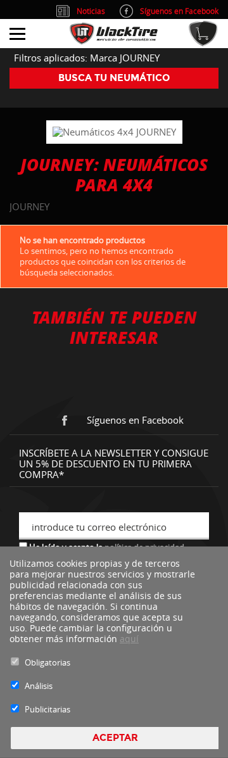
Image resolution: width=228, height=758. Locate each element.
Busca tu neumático (114, 78)
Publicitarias (47, 709)
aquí (129, 639)
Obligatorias (47, 662)
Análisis (39, 686)
